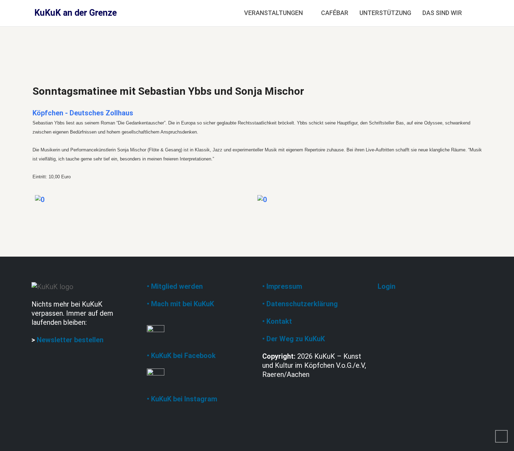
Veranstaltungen (273, 12)
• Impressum (282, 286)
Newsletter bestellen (70, 340)
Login (386, 286)
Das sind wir (442, 12)
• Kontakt (277, 321)
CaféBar (334, 12)
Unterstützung (385, 12)
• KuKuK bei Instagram (182, 399)
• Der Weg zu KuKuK (293, 339)
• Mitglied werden (175, 286)
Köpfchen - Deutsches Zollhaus (83, 113)
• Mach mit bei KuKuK (180, 304)
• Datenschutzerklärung (300, 304)
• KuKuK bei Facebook (181, 355)
